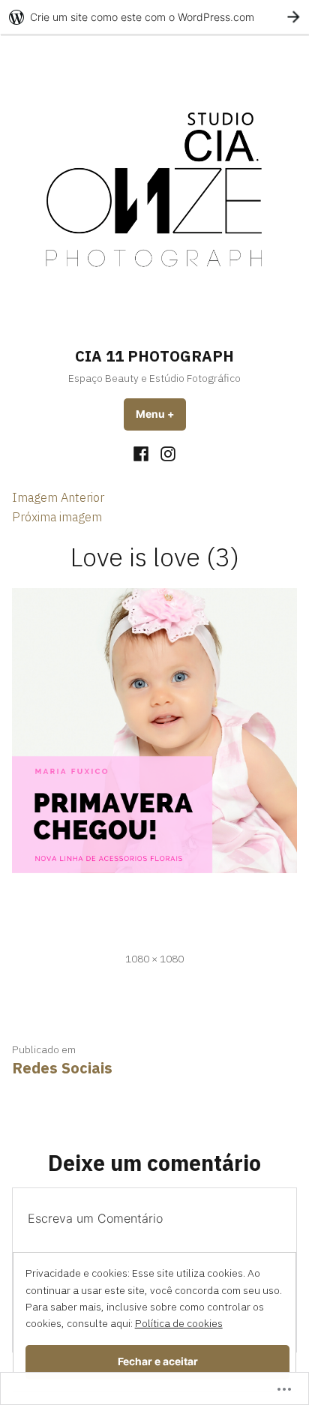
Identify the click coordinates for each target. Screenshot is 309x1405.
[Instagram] (166, 453)
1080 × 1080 (154, 958)
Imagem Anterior (58, 497)
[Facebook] (142, 453)
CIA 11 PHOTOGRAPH (154, 356)
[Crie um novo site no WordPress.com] (154, 17)
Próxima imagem (57, 517)
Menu (161, 414)
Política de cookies (179, 1323)
